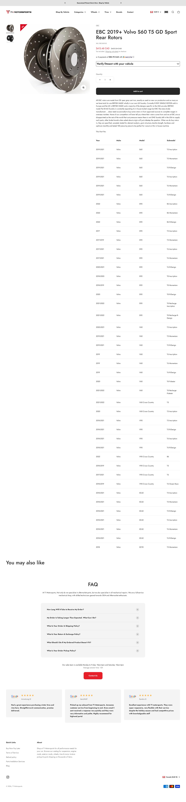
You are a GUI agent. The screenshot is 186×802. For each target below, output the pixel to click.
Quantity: (99, 74)
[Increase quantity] (110, 80)
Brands (119, 12)
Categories (78, 12)
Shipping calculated (111, 51)
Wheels (94, 12)
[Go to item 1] (10, 28)
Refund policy (11, 757)
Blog (7, 765)
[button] (166, 12)
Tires (107, 12)
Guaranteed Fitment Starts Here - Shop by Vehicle (93, 2)
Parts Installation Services (15, 761)
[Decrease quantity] (100, 80)
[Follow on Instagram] (7, 777)
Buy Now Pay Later (13, 748)
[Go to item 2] (10, 38)
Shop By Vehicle (62, 12)
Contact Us (93, 675)
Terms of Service (12, 752)
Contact (130, 12)
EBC (97, 25)
